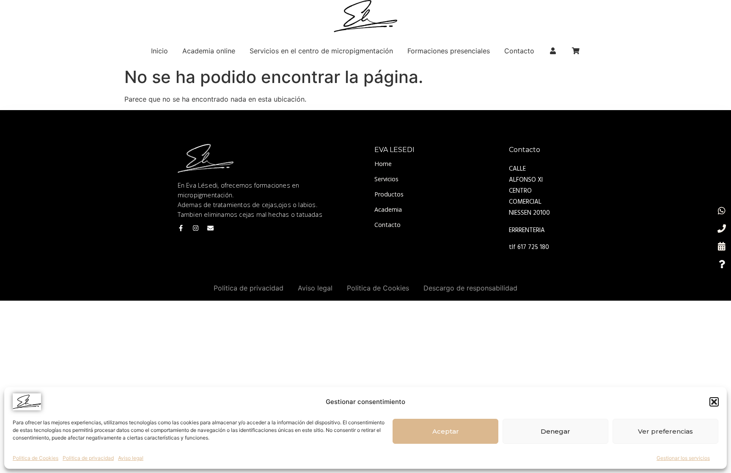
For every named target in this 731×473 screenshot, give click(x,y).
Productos (389, 194)
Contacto (519, 51)
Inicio (159, 51)
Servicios (386, 179)
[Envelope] (210, 228)
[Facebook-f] (181, 228)
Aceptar (445, 431)
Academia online (208, 51)
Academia (388, 209)
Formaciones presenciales (448, 51)
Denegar (555, 431)
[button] (714, 402)
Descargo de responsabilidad (470, 288)
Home (383, 164)
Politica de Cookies (35, 458)
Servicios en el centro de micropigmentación (321, 51)
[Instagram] (195, 228)
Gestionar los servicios (683, 458)
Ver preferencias (665, 431)
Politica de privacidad (88, 458)
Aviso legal (130, 458)
